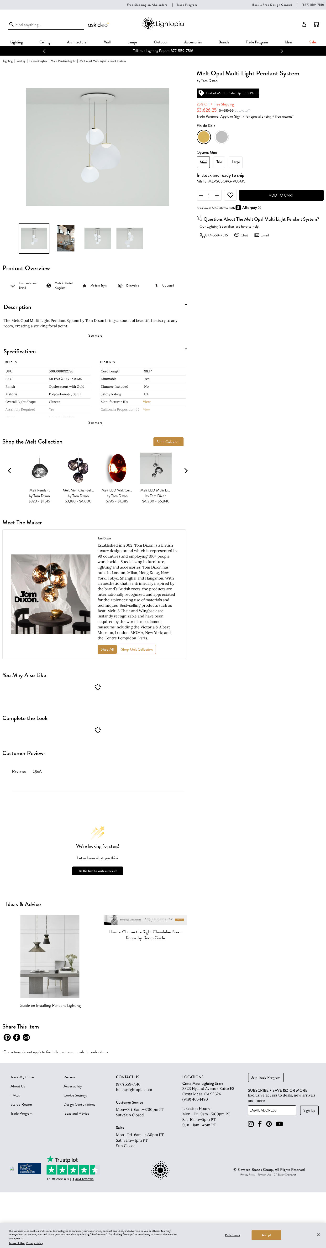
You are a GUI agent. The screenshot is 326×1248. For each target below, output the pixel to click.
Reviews (69, 1077)
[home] (163, 29)
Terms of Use (264, 1175)
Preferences (232, 1235)
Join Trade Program (265, 1077)
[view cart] (316, 24)
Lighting (16, 42)
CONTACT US (127, 1077)
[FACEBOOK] (260, 1124)
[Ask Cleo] (99, 24)
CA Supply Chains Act (285, 1175)
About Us (18, 1086)
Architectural (77, 42)
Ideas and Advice (76, 1113)
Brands (224, 42)
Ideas (289, 42)
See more (95, 335)
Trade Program (187, 4)
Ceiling (44, 42)
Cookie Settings (75, 1095)
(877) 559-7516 (313, 4)
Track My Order (22, 1077)
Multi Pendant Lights (63, 60)
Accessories (193, 42)
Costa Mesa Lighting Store (202, 1083)
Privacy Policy (247, 1175)
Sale (312, 42)
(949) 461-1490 (195, 1099)
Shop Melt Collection (137, 649)
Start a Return (21, 1104)
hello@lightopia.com (134, 1089)
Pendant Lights (38, 60)
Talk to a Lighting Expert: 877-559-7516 (156, 51)
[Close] (318, 1234)
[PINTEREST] (269, 1124)
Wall (107, 42)
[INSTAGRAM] (251, 1124)
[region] (163, 1235)
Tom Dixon (209, 81)
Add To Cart (281, 195)
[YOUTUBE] (279, 1124)
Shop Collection (168, 442)
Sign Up (309, 1110)
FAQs (15, 1095)
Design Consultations (79, 1104)
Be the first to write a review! (98, 871)
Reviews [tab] (19, 771)
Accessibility (72, 1086)
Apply (224, 116)
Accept (266, 1235)
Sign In (239, 116)
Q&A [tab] (37, 771)
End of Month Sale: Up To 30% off (232, 93)
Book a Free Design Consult (272, 4)
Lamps (132, 42)
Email (265, 235)
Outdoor (161, 42)
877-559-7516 (216, 235)
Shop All (107, 649)
